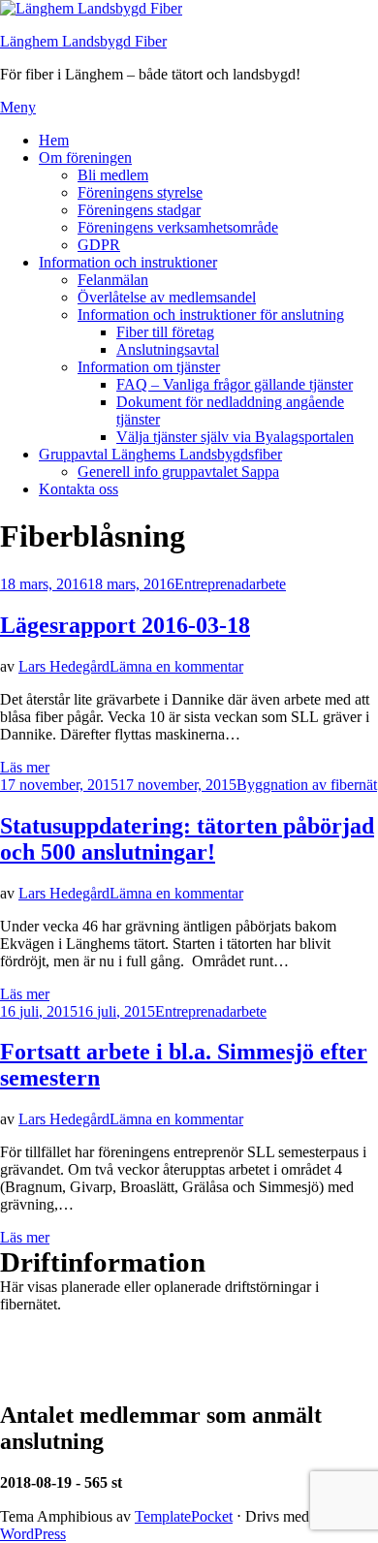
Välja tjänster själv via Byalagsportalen (235, 436)
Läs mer (24, 767)
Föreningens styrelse (140, 192)
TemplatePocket (184, 1516)
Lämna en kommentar (176, 666)
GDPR (99, 244)
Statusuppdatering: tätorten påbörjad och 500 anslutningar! (187, 839)
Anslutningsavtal (167, 349)
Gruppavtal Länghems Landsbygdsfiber (160, 454)
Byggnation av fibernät (306, 784)
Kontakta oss (78, 489)
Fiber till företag (165, 332)
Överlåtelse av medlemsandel (167, 297)
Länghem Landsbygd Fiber (83, 41)
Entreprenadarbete (230, 584)
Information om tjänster (149, 367)
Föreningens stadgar (139, 210)
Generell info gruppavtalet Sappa (178, 471)
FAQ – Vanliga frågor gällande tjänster (234, 384)
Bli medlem (113, 175)
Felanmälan (113, 279)
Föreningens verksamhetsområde (178, 227)
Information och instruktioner (128, 262)
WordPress (33, 1534)
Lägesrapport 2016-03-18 (125, 625)
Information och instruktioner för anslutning (211, 314)
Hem (54, 140)
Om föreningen (85, 157)
